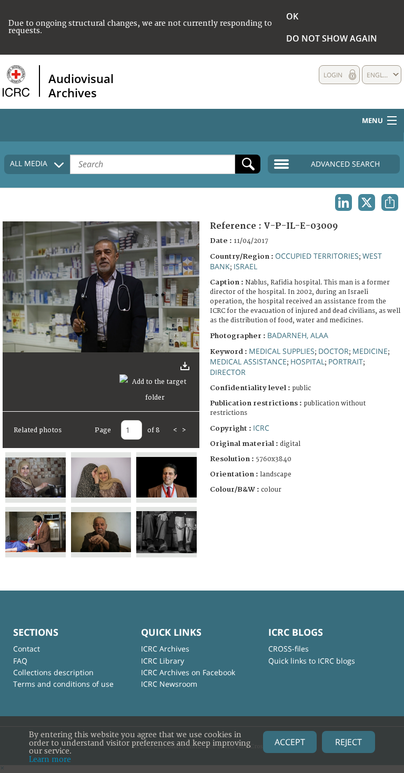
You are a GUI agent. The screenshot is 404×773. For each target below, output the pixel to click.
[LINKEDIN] (343, 202)
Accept (290, 742)
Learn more (50, 759)
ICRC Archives (165, 649)
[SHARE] (389, 202)
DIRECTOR (228, 372)
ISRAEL (245, 266)
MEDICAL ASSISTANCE (248, 362)
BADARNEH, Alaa (297, 335)
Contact (26, 649)
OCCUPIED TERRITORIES (317, 256)
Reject (348, 742)
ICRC (261, 428)
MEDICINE (370, 351)
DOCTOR (333, 351)
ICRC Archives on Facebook (188, 672)
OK (292, 16)
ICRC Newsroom (169, 684)
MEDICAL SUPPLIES (282, 351)
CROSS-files (288, 649)
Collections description (53, 672)
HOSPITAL (307, 362)
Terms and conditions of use (63, 684)
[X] (366, 202)
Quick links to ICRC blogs (311, 661)
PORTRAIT (345, 362)
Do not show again (331, 38)
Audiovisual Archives (81, 85)
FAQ (20, 661)
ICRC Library (162, 661)
